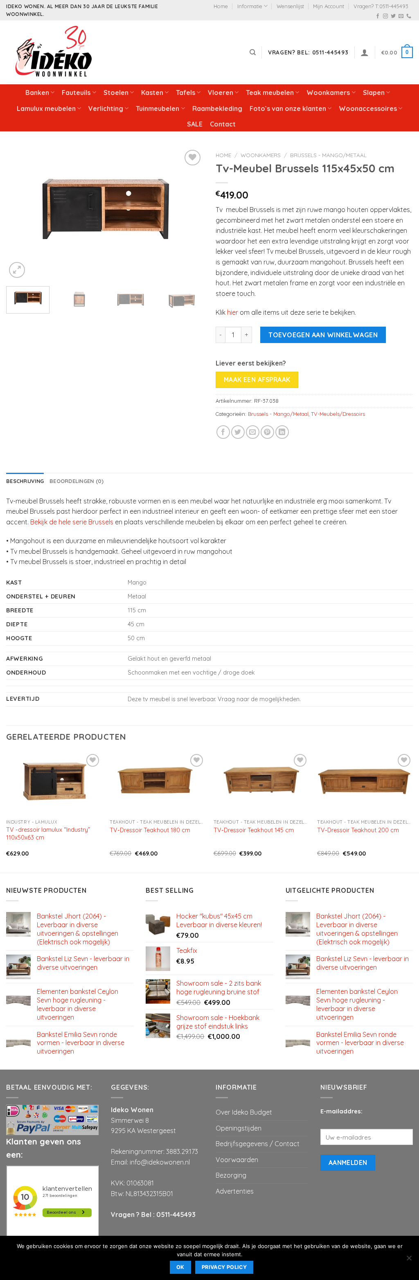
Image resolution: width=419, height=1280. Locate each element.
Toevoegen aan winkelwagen (323, 335)
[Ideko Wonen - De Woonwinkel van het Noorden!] (55, 52)
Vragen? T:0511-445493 (381, 6)
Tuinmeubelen (157, 108)
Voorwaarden (237, 1160)
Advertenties (235, 1191)
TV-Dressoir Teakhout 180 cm (150, 830)
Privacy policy (224, 1267)
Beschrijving (25, 481)
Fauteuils (76, 92)
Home (221, 6)
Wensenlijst (290, 6)
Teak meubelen (270, 92)
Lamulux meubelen (46, 108)
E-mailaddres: (341, 1111)
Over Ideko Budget (244, 1112)
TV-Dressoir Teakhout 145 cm (254, 830)
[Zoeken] (253, 52)
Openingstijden (238, 1128)
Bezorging (231, 1175)
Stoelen (116, 92)
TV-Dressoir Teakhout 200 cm (358, 830)
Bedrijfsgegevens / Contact (258, 1144)
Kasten (152, 92)
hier (232, 312)
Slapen (374, 92)
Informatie (249, 6)
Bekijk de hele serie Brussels (71, 522)
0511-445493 (176, 1214)
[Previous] (20, 214)
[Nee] (409, 1260)
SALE (195, 124)
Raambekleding (217, 108)
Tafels (185, 92)
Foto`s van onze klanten (288, 108)
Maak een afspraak (257, 379)
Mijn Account (328, 6)
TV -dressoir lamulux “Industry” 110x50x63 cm (48, 833)
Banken (37, 92)
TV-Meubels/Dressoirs (338, 414)
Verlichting (105, 108)
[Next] (189, 214)
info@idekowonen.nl (160, 1162)
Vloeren (220, 92)
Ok (180, 1267)
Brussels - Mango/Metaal (328, 154)
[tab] (25, 481)
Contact (223, 124)
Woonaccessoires (368, 108)
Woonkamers (328, 92)
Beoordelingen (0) (77, 481)
